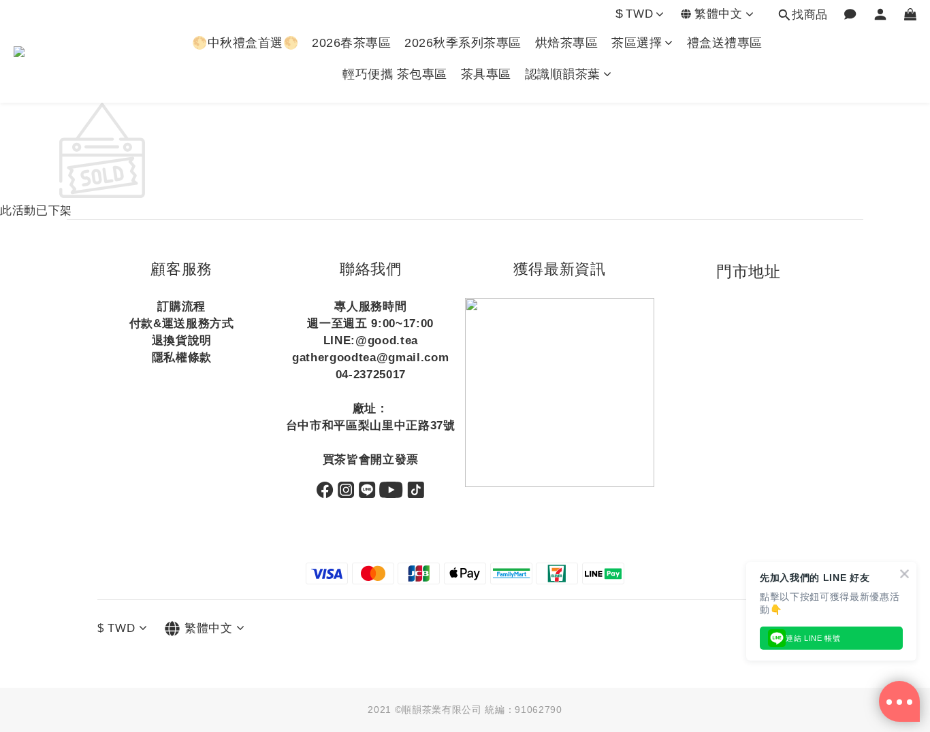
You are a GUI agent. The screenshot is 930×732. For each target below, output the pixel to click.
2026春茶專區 (351, 43)
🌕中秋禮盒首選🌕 (245, 43)
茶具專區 (486, 74)
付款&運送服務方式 (181, 323)
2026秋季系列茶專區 (463, 43)
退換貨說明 (182, 340)
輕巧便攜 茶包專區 (394, 74)
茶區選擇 (636, 43)
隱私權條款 (182, 357)
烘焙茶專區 (566, 43)
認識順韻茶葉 (562, 74)
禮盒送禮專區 (725, 43)
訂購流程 (181, 306)
